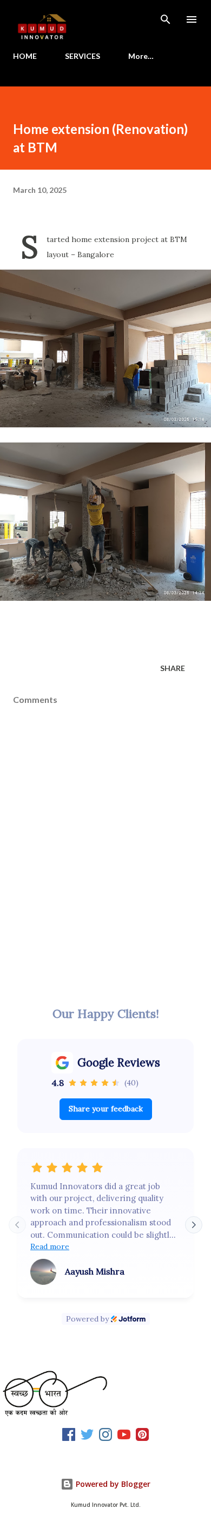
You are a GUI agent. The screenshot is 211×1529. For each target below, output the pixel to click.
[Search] (165, 19)
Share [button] (172, 668)
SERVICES (82, 56)
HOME (25, 56)
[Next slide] (193, 1224)
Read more (49, 1246)
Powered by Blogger (112, 1484)
